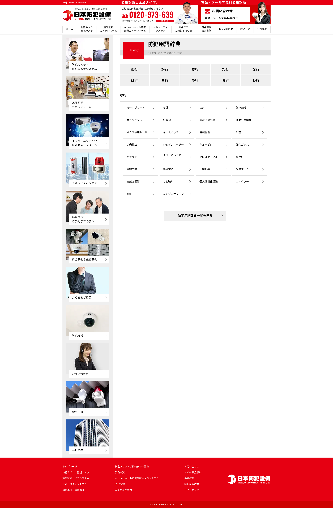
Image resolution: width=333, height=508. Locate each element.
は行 (134, 80)
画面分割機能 (243, 120)
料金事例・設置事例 (73, 490)
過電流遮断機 (207, 120)
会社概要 (262, 29)
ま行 (164, 80)
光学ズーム (242, 169)
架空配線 (241, 107)
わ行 (255, 80)
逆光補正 (132, 144)
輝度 (238, 132)
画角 (202, 107)
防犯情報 (120, 484)
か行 (164, 69)
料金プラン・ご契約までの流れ (132, 466)
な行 (255, 69)
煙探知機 (204, 169)
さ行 (195, 69)
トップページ (69, 466)
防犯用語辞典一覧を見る (195, 216)
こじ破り (168, 181)
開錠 (165, 107)
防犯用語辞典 (191, 484)
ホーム (69, 29)
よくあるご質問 (123, 490)
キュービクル (207, 144)
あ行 (134, 69)
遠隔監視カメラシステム (108, 29)
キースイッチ (171, 132)
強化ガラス (242, 144)
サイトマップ (191, 490)
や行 (195, 80)
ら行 (225, 80)
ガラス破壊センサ (137, 132)
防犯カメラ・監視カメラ (75, 472)
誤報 (129, 194)
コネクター (242, 181)
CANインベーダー (173, 144)
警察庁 (240, 157)
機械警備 (204, 132)
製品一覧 (245, 29)
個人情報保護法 (208, 181)
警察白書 (132, 169)
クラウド (132, 157)
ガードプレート (136, 107)
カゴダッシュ (134, 120)
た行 (225, 69)
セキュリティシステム (160, 29)
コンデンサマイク (173, 194)
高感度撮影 (133, 181)
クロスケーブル (208, 157)
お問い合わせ (226, 29)
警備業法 (168, 169)
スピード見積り (192, 472)
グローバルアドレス (173, 157)
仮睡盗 (167, 120)
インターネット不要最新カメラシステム (135, 29)
